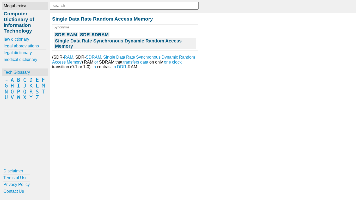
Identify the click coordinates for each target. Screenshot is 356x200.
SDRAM (93, 57)
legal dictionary (18, 53)
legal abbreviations (21, 46)
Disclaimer (13, 171)
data (144, 62)
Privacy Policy (16, 184)
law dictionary (16, 39)
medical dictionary (20, 59)
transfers (131, 62)
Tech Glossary (17, 72)
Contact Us (13, 191)
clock (177, 62)
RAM (68, 57)
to (114, 67)
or (96, 62)
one (167, 62)
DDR (121, 67)
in (94, 67)
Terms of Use (15, 178)
